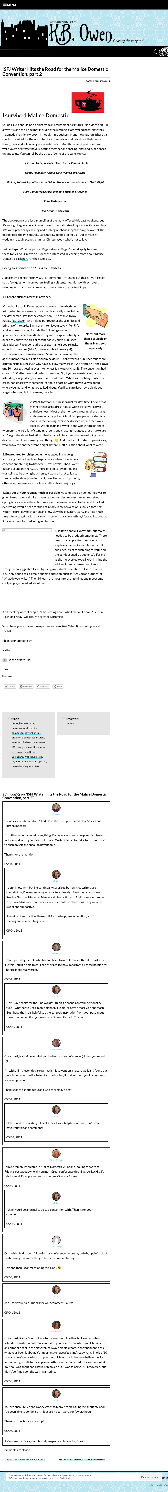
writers (35, 766)
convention (18, 733)
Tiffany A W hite (56, 1160)
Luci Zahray (18, 757)
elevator (16, 737)
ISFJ (14, 747)
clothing (33, 728)
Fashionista (29, 742)
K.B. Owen (56, 881)
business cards (26, 723)
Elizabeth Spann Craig (92, 440)
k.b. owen (17, 752)
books (15, 723)
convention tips (33, 733)
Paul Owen (18, 320)
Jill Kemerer (30, 306)
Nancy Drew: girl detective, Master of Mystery (26, 1459)
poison (42, 761)
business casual (20, 728)
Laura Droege (30, 752)
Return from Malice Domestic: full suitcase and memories (82, 1459)
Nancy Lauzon (56, 1332)
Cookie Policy (66, 1478)
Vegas (28, 766)
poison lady (18, 766)
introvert (40, 742)
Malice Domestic (33, 757)
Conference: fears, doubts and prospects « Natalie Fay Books (46, 1441)
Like (5, 669)
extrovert (17, 742)
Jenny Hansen (76, 564)
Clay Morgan (56, 953)
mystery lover (19, 761)
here (25, 258)
